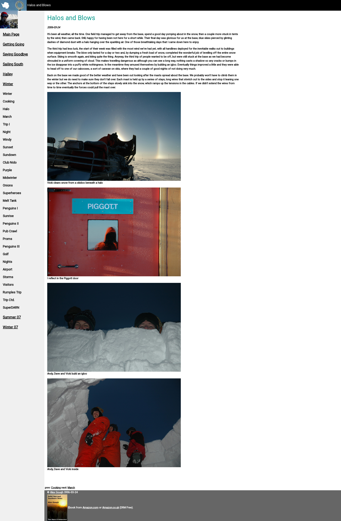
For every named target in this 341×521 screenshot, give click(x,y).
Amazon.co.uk (110, 507)
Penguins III (11, 246)
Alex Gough (56, 492)
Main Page (11, 34)
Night (6, 132)
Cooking (8, 101)
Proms (7, 239)
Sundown (9, 155)
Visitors (8, 284)
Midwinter (10, 178)
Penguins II (11, 223)
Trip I (6, 124)
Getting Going (13, 44)
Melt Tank (10, 200)
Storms (8, 277)
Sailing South (13, 64)
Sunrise (8, 216)
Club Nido (10, 162)
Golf (6, 254)
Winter (8, 84)
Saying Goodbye (15, 54)
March (7, 116)
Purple (7, 170)
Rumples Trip (12, 292)
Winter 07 (10, 327)
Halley (8, 74)
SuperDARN (11, 307)
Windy (7, 139)
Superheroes (12, 193)
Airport (7, 269)
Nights (7, 262)
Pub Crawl (10, 231)
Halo (6, 109)
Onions (8, 185)
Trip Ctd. (9, 300)
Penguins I (10, 208)
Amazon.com (90, 507)
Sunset (8, 147)
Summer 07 (12, 317)
